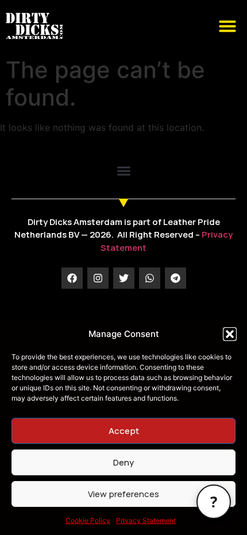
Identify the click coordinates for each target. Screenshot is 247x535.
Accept (124, 431)
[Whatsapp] (149, 278)
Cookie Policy (87, 520)
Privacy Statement (146, 520)
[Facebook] (72, 278)
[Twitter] (123, 278)
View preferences (123, 494)
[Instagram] (98, 278)
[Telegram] (175, 278)
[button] (230, 334)
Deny (123, 462)
